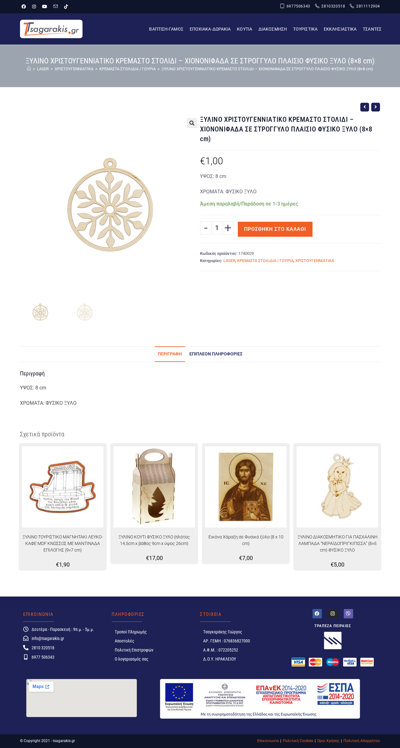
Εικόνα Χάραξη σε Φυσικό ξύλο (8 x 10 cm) (245, 540)
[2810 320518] (25, 647)
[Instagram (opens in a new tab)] (34, 6)
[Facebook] (317, 613)
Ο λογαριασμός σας (131, 658)
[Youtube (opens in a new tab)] (44, 6)
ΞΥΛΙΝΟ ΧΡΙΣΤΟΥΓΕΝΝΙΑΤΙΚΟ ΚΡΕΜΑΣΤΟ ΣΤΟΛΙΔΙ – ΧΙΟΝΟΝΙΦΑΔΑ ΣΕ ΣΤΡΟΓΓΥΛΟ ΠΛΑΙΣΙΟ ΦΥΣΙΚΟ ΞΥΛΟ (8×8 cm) (267, 69)
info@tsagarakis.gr (48, 638)
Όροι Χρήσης (328, 741)
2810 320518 (43, 647)
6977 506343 (43, 657)
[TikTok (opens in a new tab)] (66, 6)
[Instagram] (333, 613)
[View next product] (375, 107)
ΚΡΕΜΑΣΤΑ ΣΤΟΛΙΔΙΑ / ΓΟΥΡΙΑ (265, 260)
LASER (229, 260)
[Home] (29, 69)
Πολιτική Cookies (298, 741)
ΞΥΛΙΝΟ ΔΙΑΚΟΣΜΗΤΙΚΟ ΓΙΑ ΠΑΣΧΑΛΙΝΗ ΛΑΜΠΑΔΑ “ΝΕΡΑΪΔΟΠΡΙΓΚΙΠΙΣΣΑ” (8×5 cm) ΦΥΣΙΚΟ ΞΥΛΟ (338, 543)
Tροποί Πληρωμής (131, 631)
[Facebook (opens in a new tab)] (25, 6)
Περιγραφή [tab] (170, 354)
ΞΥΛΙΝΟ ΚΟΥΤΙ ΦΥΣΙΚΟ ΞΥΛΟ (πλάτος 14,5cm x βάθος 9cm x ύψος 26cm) (154, 540)
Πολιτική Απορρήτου (361, 741)
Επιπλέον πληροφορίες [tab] (215, 354)
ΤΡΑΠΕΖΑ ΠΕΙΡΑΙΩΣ (332, 625)
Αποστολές (124, 640)
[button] (192, 123)
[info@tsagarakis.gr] (25, 638)
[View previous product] (364, 107)
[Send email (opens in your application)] (55, 6)
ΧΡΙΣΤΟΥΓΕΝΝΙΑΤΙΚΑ (314, 260)
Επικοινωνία (268, 741)
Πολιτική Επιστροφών (134, 649)
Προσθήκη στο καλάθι (275, 229)
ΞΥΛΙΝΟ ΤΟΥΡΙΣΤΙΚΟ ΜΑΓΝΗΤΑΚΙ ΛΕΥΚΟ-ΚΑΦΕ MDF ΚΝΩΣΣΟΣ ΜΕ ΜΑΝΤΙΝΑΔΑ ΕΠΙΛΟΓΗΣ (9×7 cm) (62, 543)
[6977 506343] (25, 657)
